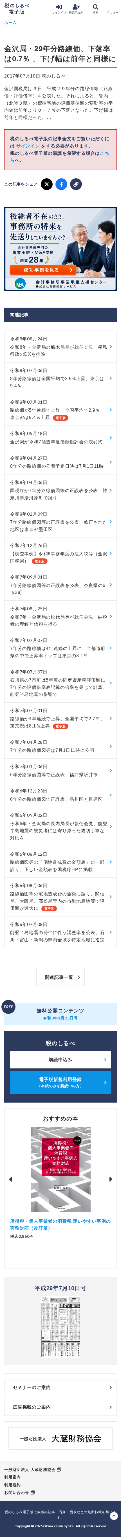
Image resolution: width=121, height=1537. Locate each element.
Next (110, 1179)
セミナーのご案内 (32, 1387)
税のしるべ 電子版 (16, 8)
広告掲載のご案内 (32, 1407)
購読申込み (76, 12)
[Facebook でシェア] (61, 184)
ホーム (10, 22)
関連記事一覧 (59, 977)
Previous (10, 1179)
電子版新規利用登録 (60, 1082)
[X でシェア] (47, 184)
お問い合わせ (16, 1492)
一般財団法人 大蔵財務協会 (29, 1469)
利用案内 (12, 1477)
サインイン (59, 12)
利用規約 (12, 1485)
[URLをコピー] (76, 184)
